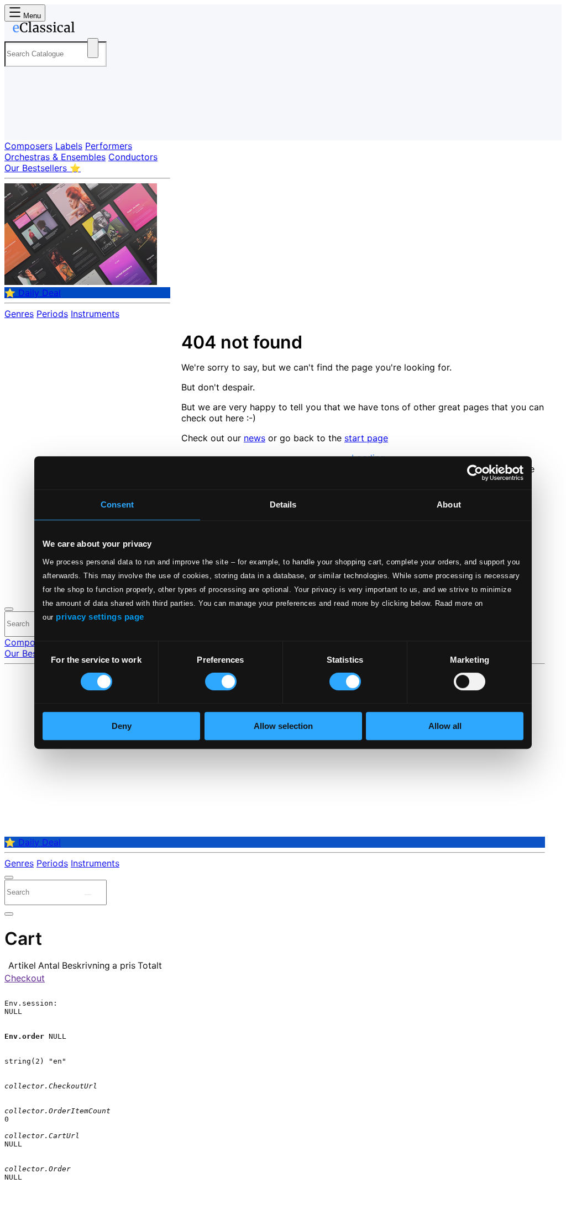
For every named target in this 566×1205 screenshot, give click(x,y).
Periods (52, 313)
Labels (68, 145)
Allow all (445, 726)
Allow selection (283, 726)
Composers (28, 145)
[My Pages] (24, 123)
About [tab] (449, 504)
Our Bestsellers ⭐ (42, 167)
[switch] (221, 681)
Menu (31, 16)
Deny (122, 726)
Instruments (95, 313)
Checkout (24, 978)
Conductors (133, 156)
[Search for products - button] (92, 48)
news (254, 437)
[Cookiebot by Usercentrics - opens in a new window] (475, 472)
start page (366, 437)
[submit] (88, 894)
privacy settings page (100, 616)
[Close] (8, 609)
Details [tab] (283, 504)
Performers (108, 145)
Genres (19, 313)
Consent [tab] (117, 504)
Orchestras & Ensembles (55, 156)
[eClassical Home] (92, 29)
